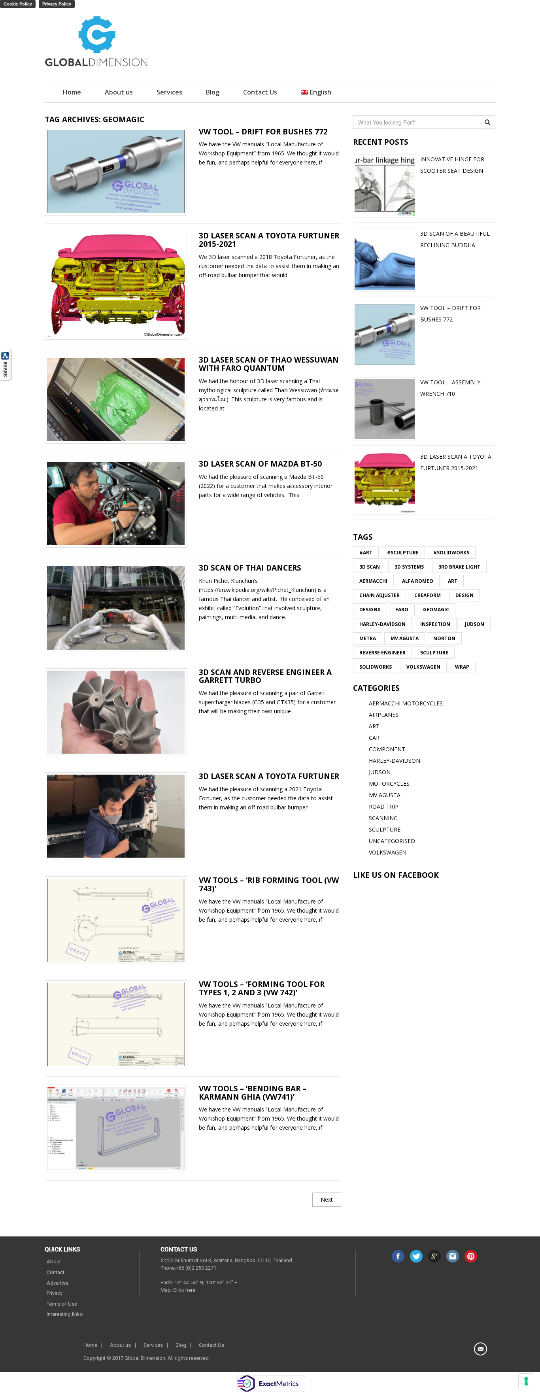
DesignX (370, 609)
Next (327, 1199)
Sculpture (434, 652)
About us (119, 92)
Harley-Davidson (382, 624)
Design (464, 595)
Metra (367, 638)
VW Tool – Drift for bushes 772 (263, 132)
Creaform (427, 595)
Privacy (54, 1293)
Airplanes (383, 714)
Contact (55, 1272)
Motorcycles (389, 783)
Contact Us (260, 92)
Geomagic (436, 609)
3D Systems (409, 566)
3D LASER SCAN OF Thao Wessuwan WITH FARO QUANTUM (269, 364)
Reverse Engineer (382, 652)
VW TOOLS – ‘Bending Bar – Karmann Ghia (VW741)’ (252, 1092)
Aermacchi (373, 581)
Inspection (435, 624)
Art (452, 581)
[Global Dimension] (97, 42)
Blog (212, 92)
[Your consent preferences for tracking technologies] (526, 1381)
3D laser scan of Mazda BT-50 (260, 464)
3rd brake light (459, 566)
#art (365, 552)
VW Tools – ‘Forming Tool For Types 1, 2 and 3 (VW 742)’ (262, 988)
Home (72, 92)
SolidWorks (375, 666)
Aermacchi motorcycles (406, 703)
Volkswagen (423, 666)
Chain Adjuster (379, 595)
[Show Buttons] (6, 364)
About (54, 1262)
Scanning (383, 818)
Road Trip (383, 806)
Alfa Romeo (417, 581)
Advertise (57, 1283)
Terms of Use (62, 1304)
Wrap (462, 666)
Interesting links (65, 1314)
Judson (474, 624)
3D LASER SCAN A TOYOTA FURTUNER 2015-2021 (269, 240)
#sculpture (403, 552)
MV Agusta (405, 638)
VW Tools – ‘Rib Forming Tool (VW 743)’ (269, 884)
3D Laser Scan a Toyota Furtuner (269, 776)
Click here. (184, 1290)
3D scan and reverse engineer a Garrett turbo (265, 676)
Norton (444, 638)
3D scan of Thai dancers (250, 568)
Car (374, 737)
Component (387, 749)
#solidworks (451, 552)
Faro (401, 609)
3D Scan (369, 566)
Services (169, 92)
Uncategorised (392, 841)
